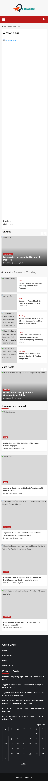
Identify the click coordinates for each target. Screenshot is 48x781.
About (5, 650)
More (20, 280)
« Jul (23, 764)
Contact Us (7, 655)
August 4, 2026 (19, 448)
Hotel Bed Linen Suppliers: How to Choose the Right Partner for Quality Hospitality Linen (23, 701)
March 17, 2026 (18, 263)
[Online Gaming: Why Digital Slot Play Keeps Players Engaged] (8, 278)
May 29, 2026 (19, 627)
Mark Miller (8, 263)
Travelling (22, 316)
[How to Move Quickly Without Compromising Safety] (24, 386)
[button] (4, 19)
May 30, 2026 (19, 583)
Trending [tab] (31, 272)
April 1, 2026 (17, 398)
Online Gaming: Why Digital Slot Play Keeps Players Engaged (30, 285)
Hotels (21, 332)
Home (4, 660)
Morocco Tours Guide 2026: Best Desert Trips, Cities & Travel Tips (23, 717)
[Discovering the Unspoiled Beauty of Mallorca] (24, 251)
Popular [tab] (18, 272)
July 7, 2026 (18, 493)
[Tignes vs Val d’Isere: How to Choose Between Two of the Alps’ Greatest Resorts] (9, 319)
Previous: (8, 222)
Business (7, 389)
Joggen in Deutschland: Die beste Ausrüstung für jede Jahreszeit (30, 303)
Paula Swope (8, 448)
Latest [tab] (7, 272)
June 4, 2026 (18, 538)
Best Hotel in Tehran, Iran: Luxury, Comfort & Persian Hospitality (30, 356)
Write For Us (7, 666)
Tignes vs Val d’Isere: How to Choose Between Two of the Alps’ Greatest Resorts (31, 320)
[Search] (44, 19)
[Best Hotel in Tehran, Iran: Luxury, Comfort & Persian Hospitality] (9, 353)
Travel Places (8, 254)
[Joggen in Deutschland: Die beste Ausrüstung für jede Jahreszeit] (7, 296)
